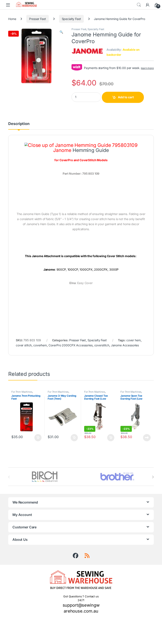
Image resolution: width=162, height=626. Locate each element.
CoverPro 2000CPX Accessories (71, 345)
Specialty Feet (71, 19)
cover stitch (24, 345)
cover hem (133, 340)
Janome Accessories (125, 345)
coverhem (40, 345)
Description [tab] (18, 124)
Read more (147, 437)
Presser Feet (37, 19)
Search (138, 5)
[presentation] (153, 477)
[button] (61, 32)
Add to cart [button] (38, 437)
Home (12, 19)
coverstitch (101, 345)
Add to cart (126, 97)
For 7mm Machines (21, 391)
